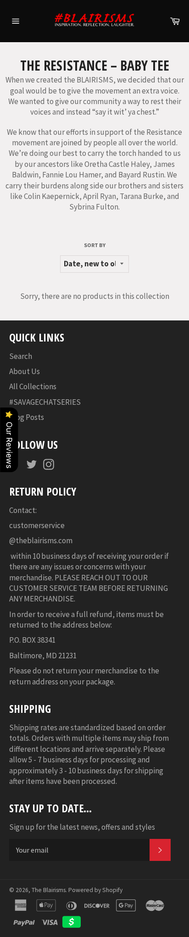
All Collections (32, 386)
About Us (24, 371)
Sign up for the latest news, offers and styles (82, 827)
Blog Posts (26, 417)
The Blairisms (49, 890)
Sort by (95, 245)
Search (20, 356)
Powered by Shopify (95, 890)
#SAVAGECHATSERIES (45, 402)
